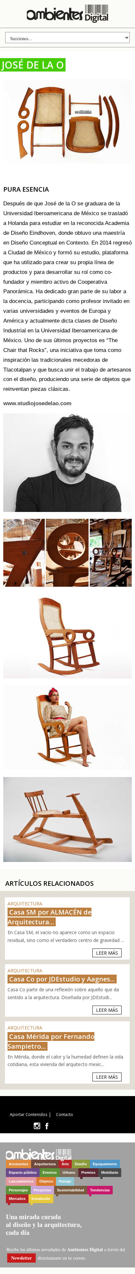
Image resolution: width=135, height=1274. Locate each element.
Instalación (40, 1199)
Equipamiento (105, 1164)
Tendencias (100, 1190)
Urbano (69, 1172)
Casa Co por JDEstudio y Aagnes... (62, 979)
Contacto (64, 1114)
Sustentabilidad (70, 1190)
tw (36, 1126)
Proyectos (42, 1190)
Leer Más (107, 953)
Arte (65, 1164)
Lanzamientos (21, 1181)
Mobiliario (109, 1172)
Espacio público (23, 1172)
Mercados (17, 1199)
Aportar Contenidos (28, 1114)
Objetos (46, 1181)
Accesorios (18, 1164)
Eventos (50, 1172)
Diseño (81, 1164)
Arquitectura (45, 1164)
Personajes (18, 1190)
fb (47, 1126)
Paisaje (65, 1181)
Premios (88, 1172)
